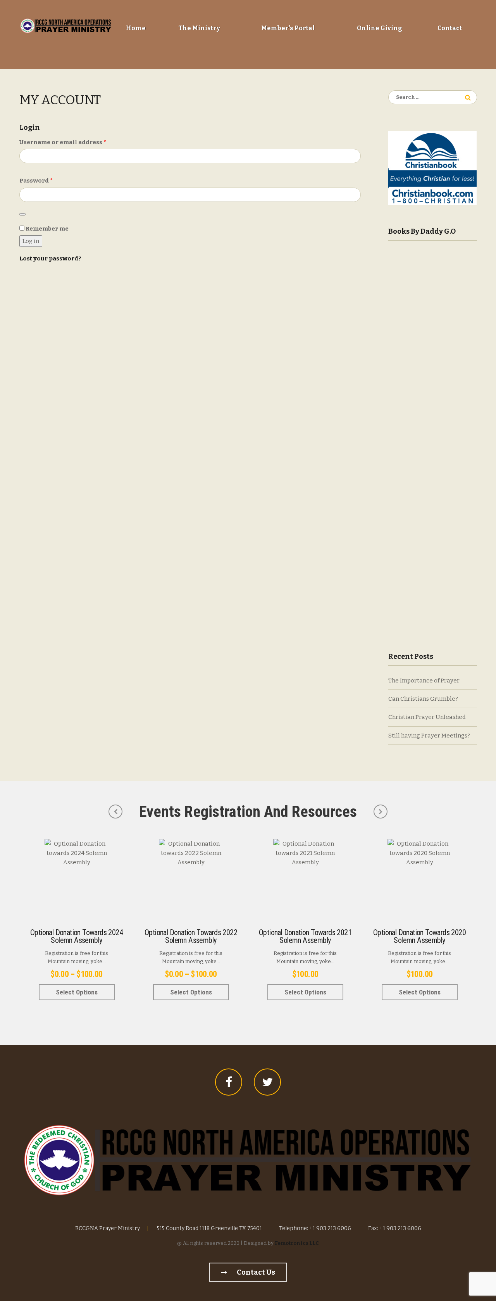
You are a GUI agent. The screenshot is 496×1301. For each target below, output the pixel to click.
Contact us (255, 1272)
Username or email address (76, 142)
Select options (77, 992)
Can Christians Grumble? (423, 698)
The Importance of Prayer (424, 680)
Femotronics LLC (297, 1243)
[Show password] (22, 214)
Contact (449, 28)
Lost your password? (50, 258)
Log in (30, 241)
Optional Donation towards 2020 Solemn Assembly (419, 936)
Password (49, 180)
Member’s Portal (288, 28)
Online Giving (379, 28)
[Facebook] (228, 1082)
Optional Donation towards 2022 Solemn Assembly (191, 936)
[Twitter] (267, 1082)
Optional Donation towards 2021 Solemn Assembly (305, 936)
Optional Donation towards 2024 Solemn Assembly (76, 936)
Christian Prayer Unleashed (427, 716)
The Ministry (199, 28)
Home (136, 28)
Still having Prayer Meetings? (429, 735)
